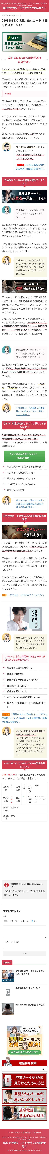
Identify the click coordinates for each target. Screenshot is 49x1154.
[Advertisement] (24, 849)
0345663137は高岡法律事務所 (29, 1005)
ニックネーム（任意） (11, 942)
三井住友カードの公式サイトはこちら (26, 595)
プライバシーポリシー (15, 1133)
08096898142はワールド (27, 988)
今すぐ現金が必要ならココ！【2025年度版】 (23, 456)
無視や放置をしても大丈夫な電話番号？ (24, 8)
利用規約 (28, 1133)
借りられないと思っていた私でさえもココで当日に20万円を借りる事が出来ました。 (30, 503)
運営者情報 (37, 1133)
